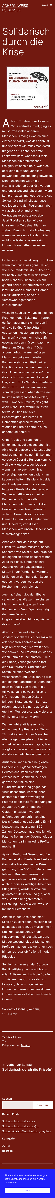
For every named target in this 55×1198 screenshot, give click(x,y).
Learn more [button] (11, 1182)
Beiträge (25, 1045)
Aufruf (6, 1145)
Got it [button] (27, 1190)
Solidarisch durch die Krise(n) (20, 1126)
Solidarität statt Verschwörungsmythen (26, 1131)
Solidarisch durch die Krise (18, 1121)
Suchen (7, 1098)
